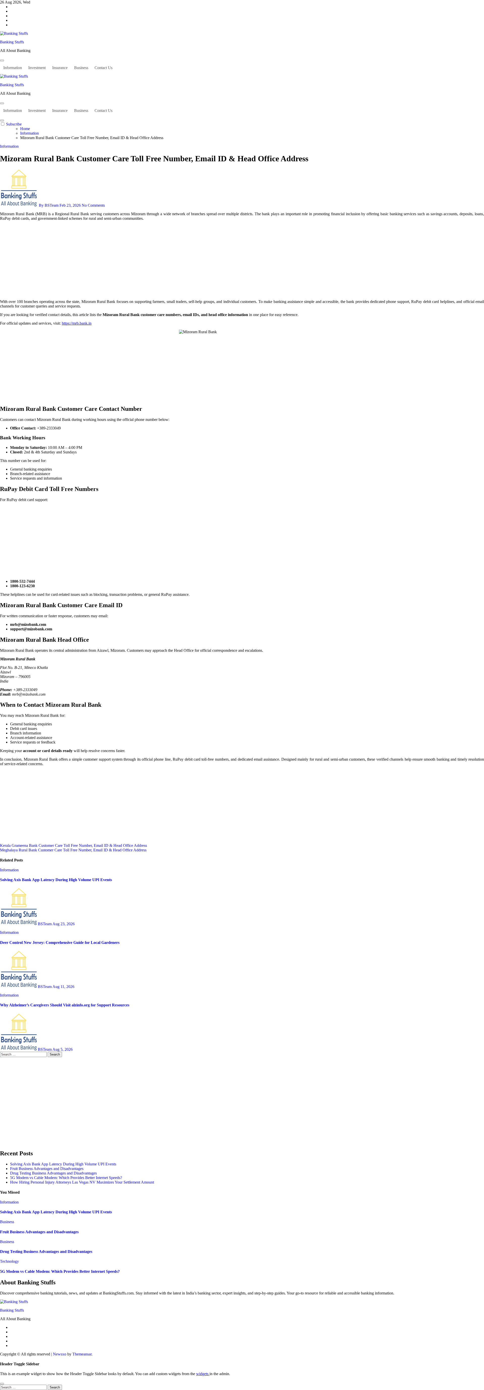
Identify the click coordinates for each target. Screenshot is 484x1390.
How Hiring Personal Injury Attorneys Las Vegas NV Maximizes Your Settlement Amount (82, 1182)
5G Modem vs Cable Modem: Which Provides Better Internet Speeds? (66, 1178)
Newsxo (59, 1354)
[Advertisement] (242, 260)
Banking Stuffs (12, 42)
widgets (202, 1374)
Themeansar (82, 1354)
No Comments (93, 205)
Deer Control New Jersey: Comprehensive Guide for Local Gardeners (59, 942)
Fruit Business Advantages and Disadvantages (46, 1168)
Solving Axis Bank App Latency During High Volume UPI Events (56, 880)
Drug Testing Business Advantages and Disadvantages (53, 1173)
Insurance (60, 68)
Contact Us (103, 68)
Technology (9, 1261)
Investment (37, 68)
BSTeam (45, 924)
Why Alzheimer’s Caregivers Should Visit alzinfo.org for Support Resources (64, 1005)
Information (12, 68)
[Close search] (2, 1383)
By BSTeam (48, 205)
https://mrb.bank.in (77, 323)
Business (81, 68)
